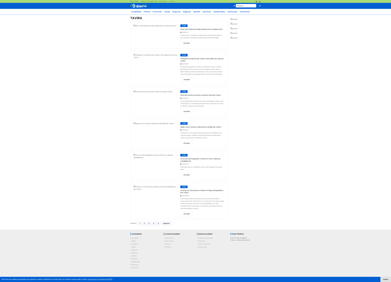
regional (187, 11)
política (147, 11)
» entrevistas (134, 268)
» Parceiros (167, 244)
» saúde (133, 247)
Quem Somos (163, 1)
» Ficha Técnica (169, 241)
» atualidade (134, 238)
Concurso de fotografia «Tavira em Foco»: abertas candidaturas (200, 160)
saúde (167, 11)
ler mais (186, 43)
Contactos (172, 1)
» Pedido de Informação (205, 238)
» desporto (134, 250)
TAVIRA (184, 26)
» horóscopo (134, 265)
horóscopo (232, 11)
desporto (176, 11)
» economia (134, 244)
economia (157, 11)
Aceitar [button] (385, 279)
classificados (219, 11)
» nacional (133, 259)
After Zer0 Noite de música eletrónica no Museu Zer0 (201, 29)
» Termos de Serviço (204, 244)
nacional (207, 11)
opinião (196, 11)
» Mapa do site (202, 247)
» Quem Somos (169, 238)
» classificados (135, 262)
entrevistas (245, 11)
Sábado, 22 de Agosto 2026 (149, 1)
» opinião (133, 256)
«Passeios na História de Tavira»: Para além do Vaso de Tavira (202, 60)
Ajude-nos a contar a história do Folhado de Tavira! (200, 127)
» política (133, 241)
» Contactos (168, 247)
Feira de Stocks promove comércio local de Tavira (200, 95)
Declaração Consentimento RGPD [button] (99, 279)
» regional (133, 253)
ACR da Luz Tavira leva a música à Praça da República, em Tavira (201, 191)
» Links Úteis (201, 241)
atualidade (136, 11)
